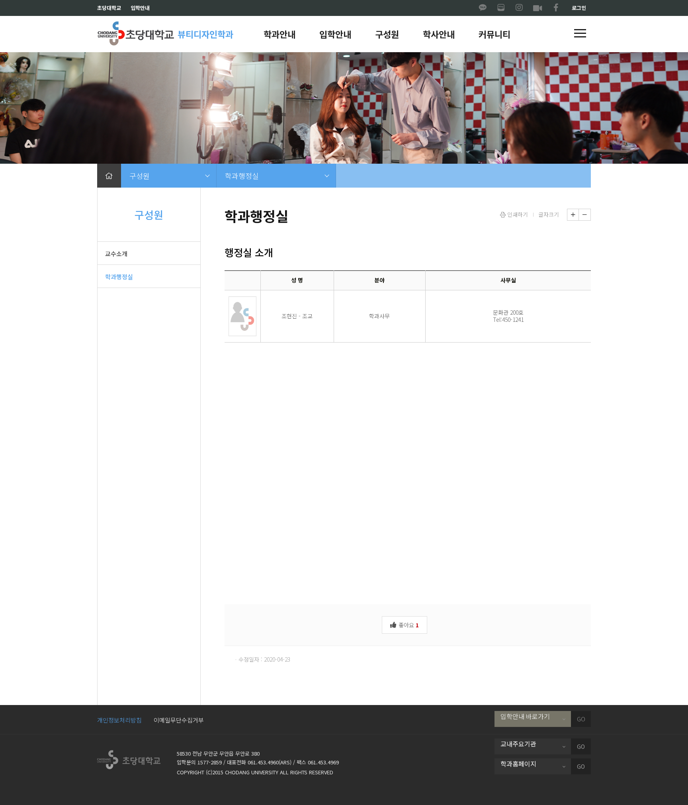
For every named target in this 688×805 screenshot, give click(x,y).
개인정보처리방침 (119, 720)
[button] (580, 34)
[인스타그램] (519, 8)
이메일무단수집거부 (179, 720)
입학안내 (140, 8)
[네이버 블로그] (501, 8)
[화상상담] (537, 8)
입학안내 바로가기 (525, 716)
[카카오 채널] (483, 8)
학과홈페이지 (518, 763)
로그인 (579, 8)
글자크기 (548, 214)
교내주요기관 (518, 743)
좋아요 (408, 625)
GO (581, 719)
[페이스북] (556, 8)
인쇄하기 (517, 214)
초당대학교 (109, 8)
